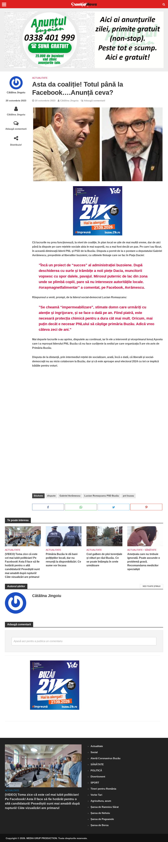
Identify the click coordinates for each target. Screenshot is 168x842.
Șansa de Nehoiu (100, 813)
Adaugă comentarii (16, 128)
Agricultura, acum (101, 800)
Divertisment (98, 776)
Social (94, 752)
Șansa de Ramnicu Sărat (105, 807)
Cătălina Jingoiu (16, 92)
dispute (51, 495)
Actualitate (39, 78)
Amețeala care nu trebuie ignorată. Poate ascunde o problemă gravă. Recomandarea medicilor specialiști (143, 562)
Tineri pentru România (103, 788)
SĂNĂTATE (150, 550)
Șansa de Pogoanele (102, 819)
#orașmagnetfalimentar (58, 287)
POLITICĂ (96, 770)
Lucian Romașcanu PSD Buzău (101, 495)
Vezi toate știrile (151, 586)
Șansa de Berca (99, 825)
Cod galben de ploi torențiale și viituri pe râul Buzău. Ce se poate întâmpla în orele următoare (104, 560)
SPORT (95, 782)
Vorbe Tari (96, 794)
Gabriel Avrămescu (70, 495)
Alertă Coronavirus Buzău (105, 758)
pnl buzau (128, 495)
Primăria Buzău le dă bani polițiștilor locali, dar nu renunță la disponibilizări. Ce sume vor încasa (63, 560)
